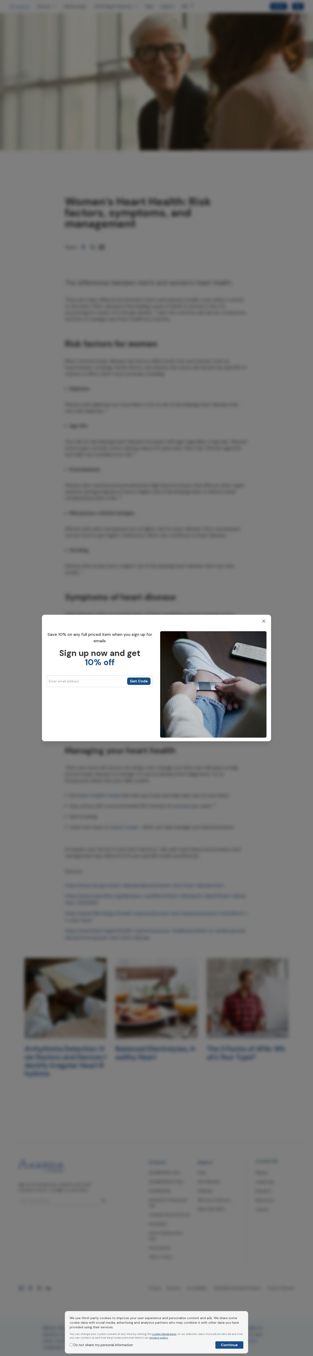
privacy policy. (158, 1337)
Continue (229, 1344)
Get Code (139, 681)
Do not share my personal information (103, 1345)
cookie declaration (164, 1334)
